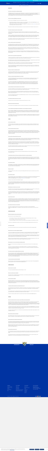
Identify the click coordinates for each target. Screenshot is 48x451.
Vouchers (25, 391)
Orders (25, 388)
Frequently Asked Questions (19, 390)
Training (8, 388)
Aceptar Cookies (42, 449)
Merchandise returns (27, 387)
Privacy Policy (17, 388)
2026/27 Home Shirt (9, 386)
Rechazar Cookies (37, 449)
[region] (24, 449)
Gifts (7, 390)
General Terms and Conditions (19, 389)
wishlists (25, 392)
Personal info (26, 386)
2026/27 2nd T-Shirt (9, 387)
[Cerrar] (47, 449)
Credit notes (25, 389)
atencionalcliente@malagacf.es (37, 388)
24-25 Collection (9, 389)
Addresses (25, 390)
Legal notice (17, 386)
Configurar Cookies (32, 449)
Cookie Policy (17, 387)
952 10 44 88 (36, 389)
